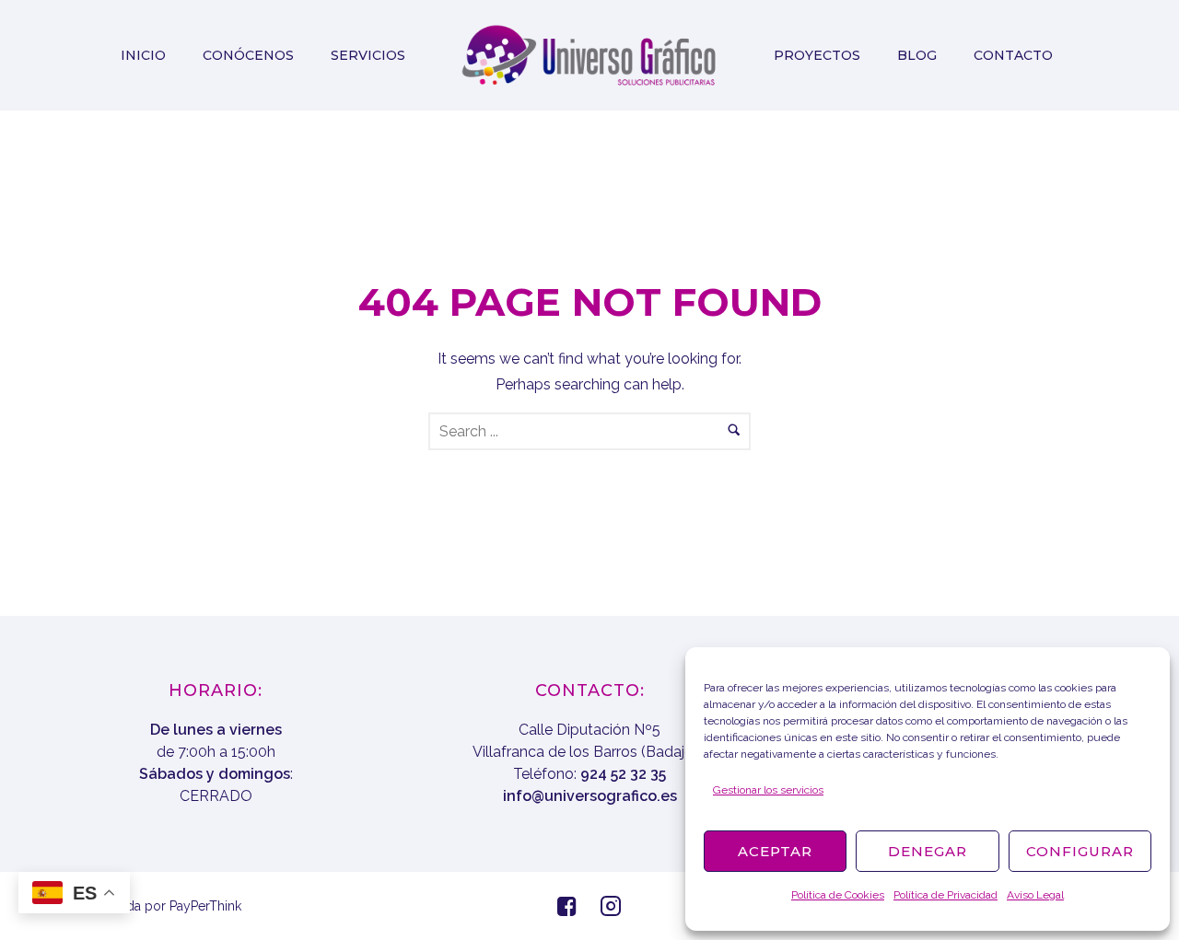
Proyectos (817, 55)
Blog (917, 55)
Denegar (927, 851)
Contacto (1013, 55)
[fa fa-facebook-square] (571, 906)
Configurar (1080, 851)
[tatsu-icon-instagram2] (611, 906)
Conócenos (248, 55)
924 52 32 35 (623, 774)
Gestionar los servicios (768, 789)
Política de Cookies (837, 894)
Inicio (143, 55)
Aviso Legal (1035, 894)
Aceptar (775, 851)
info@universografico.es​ (590, 796)
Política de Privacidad (945, 894)
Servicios (368, 55)
